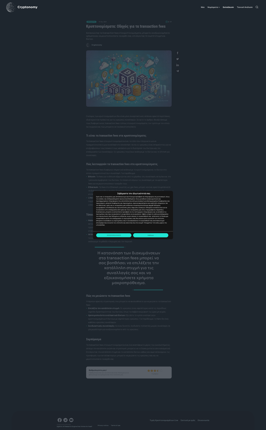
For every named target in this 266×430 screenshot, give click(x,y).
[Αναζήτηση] (258, 7)
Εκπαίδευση (228, 7)
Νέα (202, 7)
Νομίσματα (213, 7)
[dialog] (133, 215)
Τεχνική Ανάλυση (245, 7)
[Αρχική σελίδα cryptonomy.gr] (21, 7)
